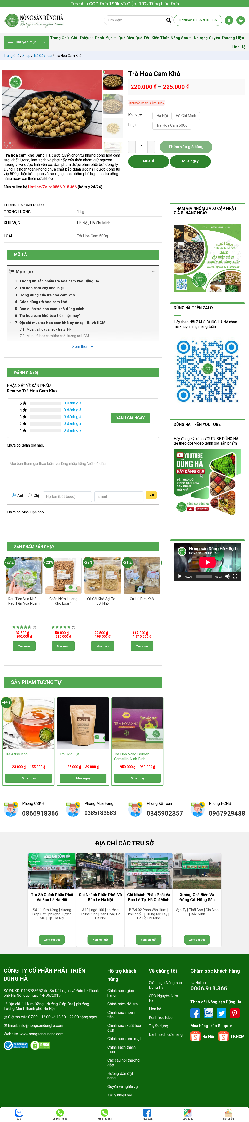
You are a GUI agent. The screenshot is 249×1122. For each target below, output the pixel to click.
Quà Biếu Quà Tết (133, 38)
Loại (132, 125)
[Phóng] (8, 144)
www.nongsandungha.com (41, 1034)
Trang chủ (11, 56)
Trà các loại (42, 56)
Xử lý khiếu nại (119, 1095)
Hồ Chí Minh (100, 223)
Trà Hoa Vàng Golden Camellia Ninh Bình (131, 757)
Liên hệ (155, 1009)
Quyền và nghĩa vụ (122, 1086)
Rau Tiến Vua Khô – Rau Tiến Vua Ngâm (24, 601)
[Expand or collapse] (154, 271)
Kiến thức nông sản (170, 38)
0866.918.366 (208, 988)
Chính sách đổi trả (122, 1004)
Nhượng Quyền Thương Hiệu (219, 38)
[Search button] (169, 20)
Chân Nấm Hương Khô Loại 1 (63, 601)
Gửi (151, 495)
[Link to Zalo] (209, 1013)
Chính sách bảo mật (124, 1038)
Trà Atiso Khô (16, 754)
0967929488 (227, 813)
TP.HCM (237, 1036)
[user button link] (229, 20)
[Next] (95, 109)
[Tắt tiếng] (227, 576)
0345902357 (165, 813)
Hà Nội (82, 223)
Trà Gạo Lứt (69, 754)
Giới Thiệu (80, 38)
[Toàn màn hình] (235, 576)
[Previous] (8, 109)
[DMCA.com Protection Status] (40, 1045)
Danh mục (104, 38)
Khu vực (135, 115)
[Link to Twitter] (222, 1013)
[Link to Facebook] (195, 1013)
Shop (26, 56)
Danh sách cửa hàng (166, 1034)
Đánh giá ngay (130, 418)
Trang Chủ (59, 38)
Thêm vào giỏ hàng (186, 146)
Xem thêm (80, 346)
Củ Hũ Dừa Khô (142, 599)
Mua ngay (24, 646)
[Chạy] (180, 576)
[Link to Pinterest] (235, 1013)
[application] (207, 562)
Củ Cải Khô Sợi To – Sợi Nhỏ (102, 601)
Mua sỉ (148, 161)
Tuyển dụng (158, 1026)
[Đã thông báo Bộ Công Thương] (16, 1045)
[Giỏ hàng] (240, 20)
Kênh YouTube (161, 1017)
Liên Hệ (238, 47)
